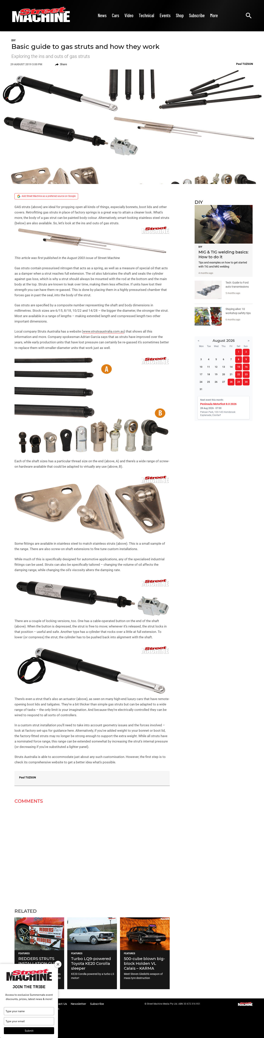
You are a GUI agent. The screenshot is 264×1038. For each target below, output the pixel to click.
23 (246, 374)
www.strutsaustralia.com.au (103, 331)
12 (216, 367)
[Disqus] (92, 853)
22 (238, 374)
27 (223, 382)
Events (165, 15)
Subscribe (197, 15)
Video (128, 15)
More (214, 15)
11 (208, 367)
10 (201, 367)
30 (246, 382)
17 (201, 374)
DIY (13, 40)
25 (208, 382)
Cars (115, 15)
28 (231, 382)
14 (231, 367)
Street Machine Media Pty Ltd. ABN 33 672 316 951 (173, 1003)
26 (216, 382)
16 (246, 367)
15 (238, 367)
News (102, 15)
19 (216, 374)
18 (208, 374)
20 (223, 374)
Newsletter (79, 1004)
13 (223, 367)
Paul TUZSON (27, 777)
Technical (146, 15)
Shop (180, 15)
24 (201, 382)
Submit (29, 1030)
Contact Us (60, 1004)
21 (231, 374)
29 (238, 382)
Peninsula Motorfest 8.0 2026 (218, 404)
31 (201, 389)
